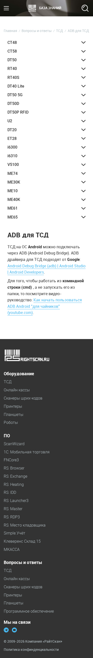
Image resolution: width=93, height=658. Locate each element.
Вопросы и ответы (23, 562)
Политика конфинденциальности (31, 650)
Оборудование (19, 373)
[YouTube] (14, 630)
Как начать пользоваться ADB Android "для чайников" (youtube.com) (44, 306)
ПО (7, 436)
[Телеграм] (6, 630)
